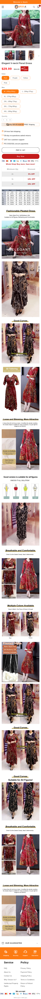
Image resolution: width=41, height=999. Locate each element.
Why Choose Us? (10, 979)
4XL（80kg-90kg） (11, 111)
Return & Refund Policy (26, 985)
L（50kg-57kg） (28, 91)
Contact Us (8, 976)
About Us (7, 972)
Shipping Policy (26, 976)
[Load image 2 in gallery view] (20, 55)
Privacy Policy (26, 968)
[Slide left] (2, 56)
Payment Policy (26, 972)
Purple (15, 78)
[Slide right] (39, 56)
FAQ (5, 968)
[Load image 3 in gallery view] (31, 55)
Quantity (4, 116)
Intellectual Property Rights (11, 985)
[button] (38, 7)
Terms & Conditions (28, 979)
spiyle (25, 997)
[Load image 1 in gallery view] (10, 55)
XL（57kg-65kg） (10, 96)
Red (5, 78)
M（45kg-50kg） (10, 91)
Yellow (25, 78)
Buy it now (20, 156)
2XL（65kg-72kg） (11, 101)
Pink (5, 83)
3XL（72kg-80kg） (11, 106)
